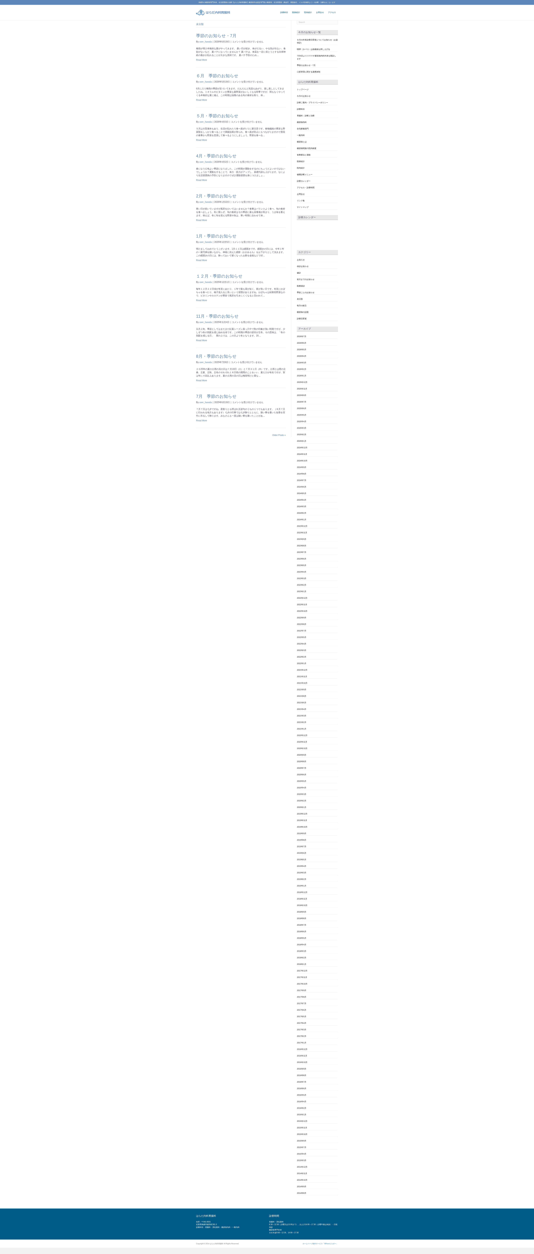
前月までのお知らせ (305, 279)
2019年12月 (302, 814)
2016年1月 (301, 1114)
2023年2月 (301, 585)
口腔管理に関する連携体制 (308, 72)
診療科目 (284, 12)
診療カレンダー (304, 181)
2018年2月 (301, 958)
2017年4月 (301, 1023)
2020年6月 (301, 774)
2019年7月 (301, 846)
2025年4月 (301, 421)
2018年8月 (301, 918)
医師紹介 (296, 12)
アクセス (332, 12)
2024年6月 (301, 487)
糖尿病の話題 (303, 312)
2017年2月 (301, 1036)
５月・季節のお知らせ (217, 116)
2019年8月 (301, 840)
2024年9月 (301, 467)
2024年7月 (301, 480)
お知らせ (301, 260)
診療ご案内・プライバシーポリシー (312, 102)
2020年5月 (301, 781)
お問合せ (320, 12)
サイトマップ (303, 207)
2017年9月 (301, 990)
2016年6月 (301, 1088)
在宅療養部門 (303, 129)
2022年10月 (302, 611)
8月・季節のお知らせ (216, 356)
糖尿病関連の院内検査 (306, 148)
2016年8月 (301, 1075)
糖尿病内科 (302, 122)
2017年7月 (301, 1003)
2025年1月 (301, 441)
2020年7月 (301, 768)
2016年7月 (301, 1082)
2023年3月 (301, 578)
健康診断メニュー (304, 174)
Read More (201, 60)
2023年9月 (301, 539)
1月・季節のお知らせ (216, 236)
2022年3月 (301, 650)
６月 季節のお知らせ (217, 75)
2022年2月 (301, 657)
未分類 (300, 299)
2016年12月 (302, 1049)
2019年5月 (301, 859)
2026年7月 (301, 336)
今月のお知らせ (304, 96)
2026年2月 (301, 369)
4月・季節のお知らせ (216, 156)
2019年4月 (301, 866)
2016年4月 (301, 1101)
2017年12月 (302, 971)
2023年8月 (301, 546)
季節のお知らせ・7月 (216, 35)
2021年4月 (301, 709)
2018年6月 (301, 931)
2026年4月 (301, 356)
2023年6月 (301, 559)
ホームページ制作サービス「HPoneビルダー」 (320, 1244)
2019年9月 (301, 833)
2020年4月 (301, 788)
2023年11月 (302, 532)
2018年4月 (301, 944)
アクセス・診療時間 (305, 187)
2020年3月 (301, 794)
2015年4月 (301, 1154)
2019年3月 (301, 873)
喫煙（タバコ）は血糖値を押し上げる (313, 49)
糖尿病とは (302, 142)
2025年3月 (301, 428)
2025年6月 (301, 408)
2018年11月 (302, 899)
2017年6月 (301, 1010)
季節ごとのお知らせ (305, 292)
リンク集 (301, 201)
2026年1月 (301, 376)
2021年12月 (302, 670)
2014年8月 (301, 1193)
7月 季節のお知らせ (216, 396)
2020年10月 (302, 748)
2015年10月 (302, 1134)
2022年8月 (301, 624)
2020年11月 (302, 742)
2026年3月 (301, 362)
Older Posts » (279, 435)
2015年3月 (301, 1160)
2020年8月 (301, 761)
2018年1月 (301, 964)
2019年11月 (302, 820)
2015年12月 (302, 1121)
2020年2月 (301, 801)
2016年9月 (301, 1069)
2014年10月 (302, 1180)
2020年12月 (302, 735)
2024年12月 (302, 447)
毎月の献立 (302, 305)
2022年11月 (302, 604)
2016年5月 (301, 1095)
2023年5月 (301, 565)
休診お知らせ (303, 266)
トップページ (303, 89)
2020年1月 (301, 807)
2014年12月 (302, 1167)
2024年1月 (301, 519)
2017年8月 (301, 997)
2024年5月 (301, 493)
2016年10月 (302, 1062)
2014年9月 (301, 1186)
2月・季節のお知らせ (216, 196)
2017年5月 (301, 1016)
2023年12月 (302, 526)
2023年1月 (301, 591)
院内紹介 (308, 12)
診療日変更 (302, 319)
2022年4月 (301, 644)
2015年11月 (302, 1128)
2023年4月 (301, 572)
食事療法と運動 (304, 155)
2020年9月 (301, 755)
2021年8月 (301, 696)
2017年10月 (302, 984)
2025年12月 (302, 382)
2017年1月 (301, 1043)
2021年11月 (302, 676)
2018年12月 (302, 892)
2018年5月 (301, 938)
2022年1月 (301, 663)
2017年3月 (301, 1029)
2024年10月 (302, 461)
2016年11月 (302, 1056)
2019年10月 (302, 827)
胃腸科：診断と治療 (305, 116)
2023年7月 (301, 552)
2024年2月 (301, 513)
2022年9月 (301, 617)
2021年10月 (302, 683)
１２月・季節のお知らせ (219, 276)
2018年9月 (301, 912)
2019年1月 (301, 886)
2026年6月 (301, 343)
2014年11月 (302, 1173)
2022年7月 (301, 631)
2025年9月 (301, 395)
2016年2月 (301, 1108)
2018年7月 (301, 925)
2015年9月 (301, 1141)
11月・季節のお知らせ (217, 316)
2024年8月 (301, 474)
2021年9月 (301, 689)
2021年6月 (301, 703)
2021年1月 (301, 729)
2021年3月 (301, 716)
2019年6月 (301, 853)
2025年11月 (302, 389)
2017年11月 (302, 977)
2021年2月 (301, 722)
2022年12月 (302, 598)
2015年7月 (301, 1147)
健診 (299, 273)
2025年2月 (301, 434)
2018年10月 (302, 905)
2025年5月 (301, 415)
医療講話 (301, 286)
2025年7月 (301, 402)
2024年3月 (301, 506)
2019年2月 (301, 879)
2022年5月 (301, 637)
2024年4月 (301, 500)
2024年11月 (302, 454)
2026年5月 (301, 349)
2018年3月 (301, 951)
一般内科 (301, 135)
